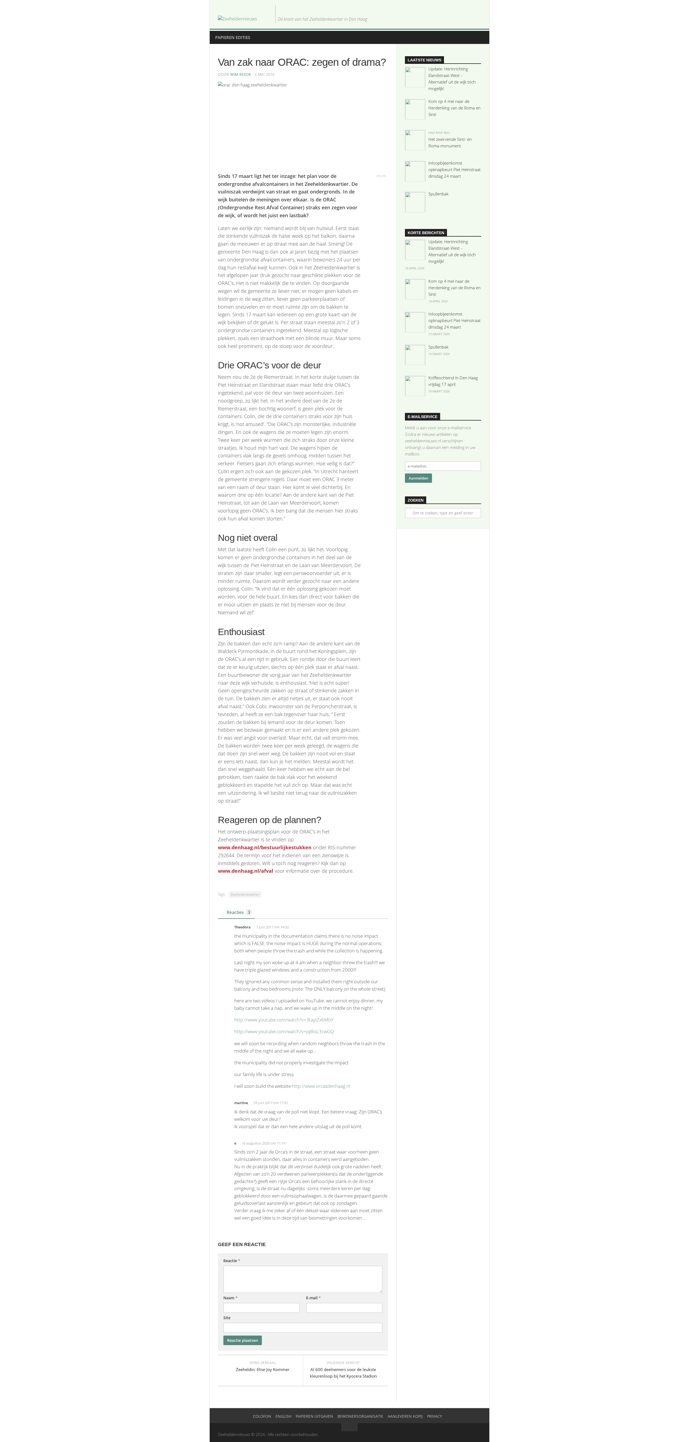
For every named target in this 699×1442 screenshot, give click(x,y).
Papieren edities (232, 37)
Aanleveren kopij (405, 1416)
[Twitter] (451, 18)
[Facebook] (460, 18)
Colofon (262, 1416)
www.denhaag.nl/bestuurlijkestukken (265, 847)
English (283, 1416)
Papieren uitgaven (314, 1416)
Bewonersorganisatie (360, 1416)
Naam (230, 1297)
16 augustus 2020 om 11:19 (263, 1143)
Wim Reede (240, 74)
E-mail (313, 1297)
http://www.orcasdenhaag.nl (321, 1086)
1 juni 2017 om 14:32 (272, 927)
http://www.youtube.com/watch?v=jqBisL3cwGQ (284, 1031)
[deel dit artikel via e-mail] (381, 207)
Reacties (238, 912)
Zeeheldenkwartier (245, 894)
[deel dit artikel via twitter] (381, 184)
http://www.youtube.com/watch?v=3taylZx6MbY (283, 1020)
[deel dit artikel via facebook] (381, 191)
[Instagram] (469, 18)
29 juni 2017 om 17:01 (270, 1102)
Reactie (231, 1260)
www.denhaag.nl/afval (245, 871)
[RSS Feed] (478, 18)
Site (226, 1317)
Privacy (434, 1416)
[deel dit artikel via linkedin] (381, 199)
